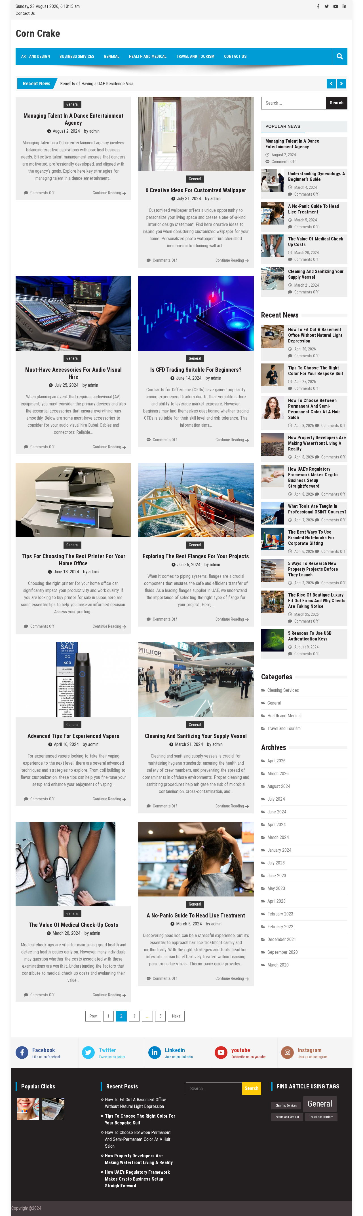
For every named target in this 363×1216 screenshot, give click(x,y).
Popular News (282, 126)
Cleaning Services (283, 690)
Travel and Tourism (195, 56)
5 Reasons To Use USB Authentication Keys (310, 636)
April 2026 (276, 761)
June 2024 (276, 812)
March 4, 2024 (305, 187)
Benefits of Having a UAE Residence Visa (96, 80)
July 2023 (276, 863)
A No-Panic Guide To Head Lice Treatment (196, 915)
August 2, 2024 (284, 155)
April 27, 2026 (305, 381)
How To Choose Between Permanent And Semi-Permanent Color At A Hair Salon (314, 409)
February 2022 (280, 926)
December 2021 (281, 939)
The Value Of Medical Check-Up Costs (73, 924)
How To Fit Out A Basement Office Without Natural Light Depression (315, 335)
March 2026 (278, 773)
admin (94, 131)
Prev (93, 1016)
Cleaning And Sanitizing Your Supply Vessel (196, 736)
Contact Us (25, 13)
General (111, 56)
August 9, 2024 (306, 647)
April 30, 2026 (305, 349)
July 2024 (276, 799)
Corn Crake (38, 33)
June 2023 (276, 875)
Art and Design (35, 56)
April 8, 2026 (304, 425)
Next (176, 1016)
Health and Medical (147, 56)
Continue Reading (107, 193)
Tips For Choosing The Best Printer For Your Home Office (73, 560)
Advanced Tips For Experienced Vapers (73, 736)
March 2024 (278, 837)
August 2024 (278, 786)
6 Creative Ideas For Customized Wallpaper (195, 190)
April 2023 (276, 901)
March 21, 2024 (306, 285)
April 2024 (276, 824)
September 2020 (282, 952)
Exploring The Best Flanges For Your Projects (196, 556)
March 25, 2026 (306, 614)
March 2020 (278, 965)
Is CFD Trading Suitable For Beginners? (196, 369)
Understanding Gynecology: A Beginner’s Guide (316, 176)
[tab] (283, 127)
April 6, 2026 (304, 551)
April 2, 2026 (304, 583)
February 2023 (280, 914)
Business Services (77, 56)
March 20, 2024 (306, 252)
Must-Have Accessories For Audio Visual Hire (73, 373)
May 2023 (276, 888)
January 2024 (279, 850)
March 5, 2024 (305, 220)
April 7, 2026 (304, 520)
